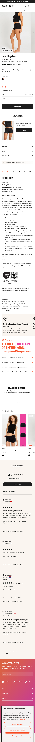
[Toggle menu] (32, 6)
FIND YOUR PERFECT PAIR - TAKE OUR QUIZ (17, 1)
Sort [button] (4, 491)
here (10, 293)
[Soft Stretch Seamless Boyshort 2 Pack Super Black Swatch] (3, 455)
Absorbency (5, 83)
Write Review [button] (17, 484)
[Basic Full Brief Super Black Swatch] (29, 455)
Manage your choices (18, 736)
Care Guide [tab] (27, 172)
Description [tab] (5, 172)
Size (3, 94)
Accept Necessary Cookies (17, 730)
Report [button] (21, 531)
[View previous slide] (2, 32)
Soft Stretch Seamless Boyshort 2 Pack (12, 450)
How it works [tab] (17, 172)
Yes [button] (18, 531)
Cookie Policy (22, 719)
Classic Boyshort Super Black (23, 123)
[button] (7, 652)
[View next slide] (33, 32)
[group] (17, 475)
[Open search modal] (25, 6)
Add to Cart (17, 106)
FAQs (21, 254)
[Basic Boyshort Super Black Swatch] (3, 79)
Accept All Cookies (17, 724)
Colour (3, 76)
